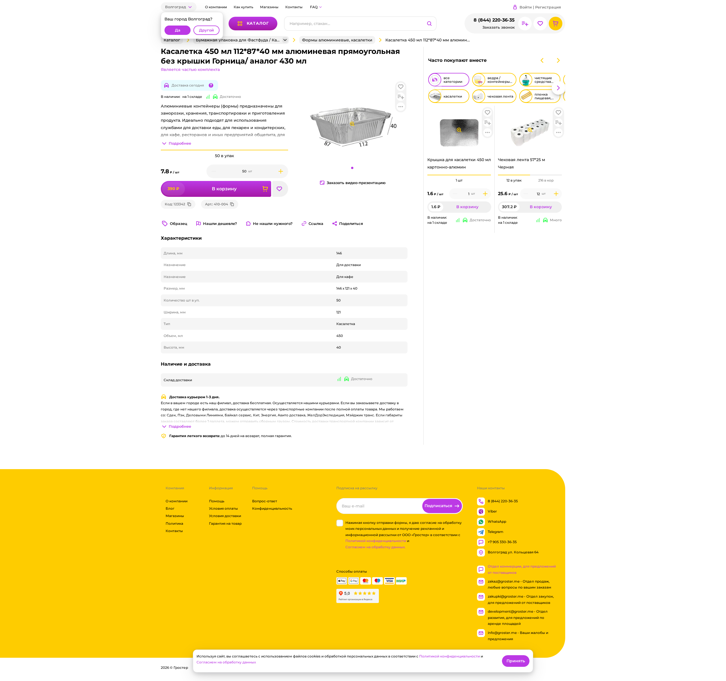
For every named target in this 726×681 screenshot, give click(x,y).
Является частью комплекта (190, 69)
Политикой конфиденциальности (375, 541)
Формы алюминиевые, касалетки (337, 40)
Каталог (172, 40)
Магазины (269, 7)
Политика (174, 523)
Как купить (243, 7)
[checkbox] (339, 523)
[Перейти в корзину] (555, 23)
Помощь (216, 501)
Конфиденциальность (272, 508)
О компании (216, 7)
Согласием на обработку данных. (375, 547)
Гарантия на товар (225, 523)
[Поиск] (429, 23)
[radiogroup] (459, 180)
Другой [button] (206, 30)
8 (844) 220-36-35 (494, 20)
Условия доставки (225, 516)
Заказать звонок (498, 27)
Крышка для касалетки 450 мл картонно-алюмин (459, 163)
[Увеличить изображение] (459, 130)
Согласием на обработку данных (226, 662)
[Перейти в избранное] (540, 23)
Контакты (294, 7)
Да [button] (177, 30)
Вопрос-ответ (264, 501)
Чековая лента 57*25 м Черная (521, 163)
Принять (515, 660)
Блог (170, 508)
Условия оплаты (223, 508)
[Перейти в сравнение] (525, 23)
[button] (179, 7)
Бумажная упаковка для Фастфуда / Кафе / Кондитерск (238, 40)
